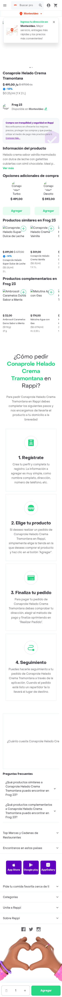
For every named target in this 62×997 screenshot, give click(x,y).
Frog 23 (17, 105)
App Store (14, 870)
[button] (31, 13)
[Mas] (25, 990)
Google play (31, 870)
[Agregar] (23, 228)
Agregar (16, 211)
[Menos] (6, 990)
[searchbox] (27, 5)
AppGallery (48, 870)
